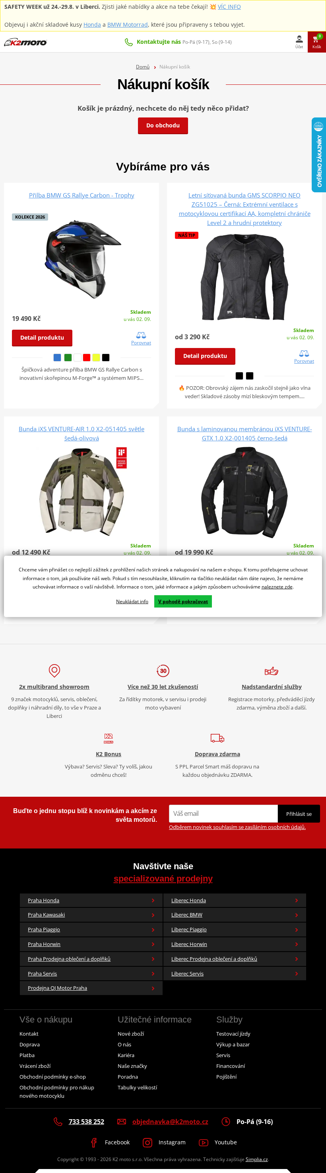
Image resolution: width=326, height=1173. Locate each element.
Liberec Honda (188, 900)
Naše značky (132, 1065)
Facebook (116, 1142)
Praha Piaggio (44, 929)
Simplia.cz (257, 1159)
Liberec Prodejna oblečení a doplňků (214, 958)
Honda (92, 24)
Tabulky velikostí (137, 1087)
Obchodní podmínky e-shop (52, 1076)
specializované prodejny (163, 879)
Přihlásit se (299, 813)
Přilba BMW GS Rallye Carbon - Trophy (81, 195)
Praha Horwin (44, 944)
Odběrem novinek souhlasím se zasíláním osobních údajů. (237, 827)
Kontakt (29, 1033)
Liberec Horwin (189, 944)
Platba (27, 1055)
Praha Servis (42, 973)
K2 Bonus (108, 754)
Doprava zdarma (217, 754)
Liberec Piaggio (189, 929)
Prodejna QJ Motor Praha (57, 987)
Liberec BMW (186, 914)
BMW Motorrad (127, 24)
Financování (230, 1065)
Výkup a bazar (233, 1044)
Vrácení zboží (34, 1065)
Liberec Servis (187, 973)
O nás (124, 1044)
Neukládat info (132, 601)
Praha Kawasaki (46, 914)
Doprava (29, 1044)
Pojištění (226, 1076)
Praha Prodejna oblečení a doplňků (69, 958)
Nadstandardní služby (272, 686)
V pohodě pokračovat (183, 601)
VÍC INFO (229, 6)
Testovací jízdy (233, 1033)
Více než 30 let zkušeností (163, 686)
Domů (142, 66)
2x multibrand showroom (54, 686)
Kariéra (126, 1055)
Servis (223, 1055)
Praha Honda (43, 900)
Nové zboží (131, 1033)
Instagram (171, 1142)
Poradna (128, 1076)
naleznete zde (277, 586)
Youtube (225, 1142)
